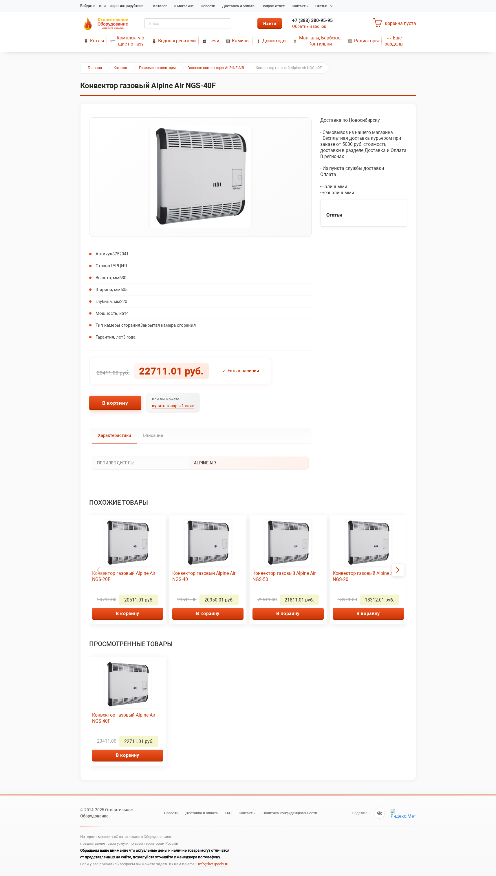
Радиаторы (366, 40)
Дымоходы (274, 40)
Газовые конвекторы (157, 68)
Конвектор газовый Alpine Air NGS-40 (203, 576)
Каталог (160, 6)
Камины (241, 40)
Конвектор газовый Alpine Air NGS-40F (123, 718)
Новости (208, 6)
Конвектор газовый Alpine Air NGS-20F (123, 576)
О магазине (184, 6)
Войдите (87, 5)
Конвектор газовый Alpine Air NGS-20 (364, 576)
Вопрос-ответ (273, 6)
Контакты (300, 6)
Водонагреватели (177, 40)
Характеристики (114, 435)
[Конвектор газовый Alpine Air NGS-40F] (200, 177)
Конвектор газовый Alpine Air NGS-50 (284, 576)
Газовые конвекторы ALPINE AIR (215, 68)
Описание (153, 435)
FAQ (228, 813)
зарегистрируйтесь (126, 5)
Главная (95, 68)
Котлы (97, 40)
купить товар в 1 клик (173, 406)
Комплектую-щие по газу (131, 41)
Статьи (321, 6)
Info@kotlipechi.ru (213, 864)
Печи (213, 40)
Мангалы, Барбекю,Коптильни (320, 41)
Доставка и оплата (238, 6)
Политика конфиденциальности (289, 813)
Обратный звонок (309, 26)
